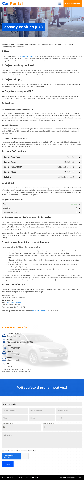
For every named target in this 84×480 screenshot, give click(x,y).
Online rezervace (72, 3)
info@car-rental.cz (14, 360)
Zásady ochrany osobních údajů (71, 477)
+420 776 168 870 (13, 348)
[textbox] (40, 404)
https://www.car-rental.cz (25, 56)
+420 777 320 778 (13, 354)
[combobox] (42, 404)
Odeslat (7, 464)
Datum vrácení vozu (48, 423)
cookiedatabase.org (38, 311)
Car (12, 3)
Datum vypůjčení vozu (8, 423)
